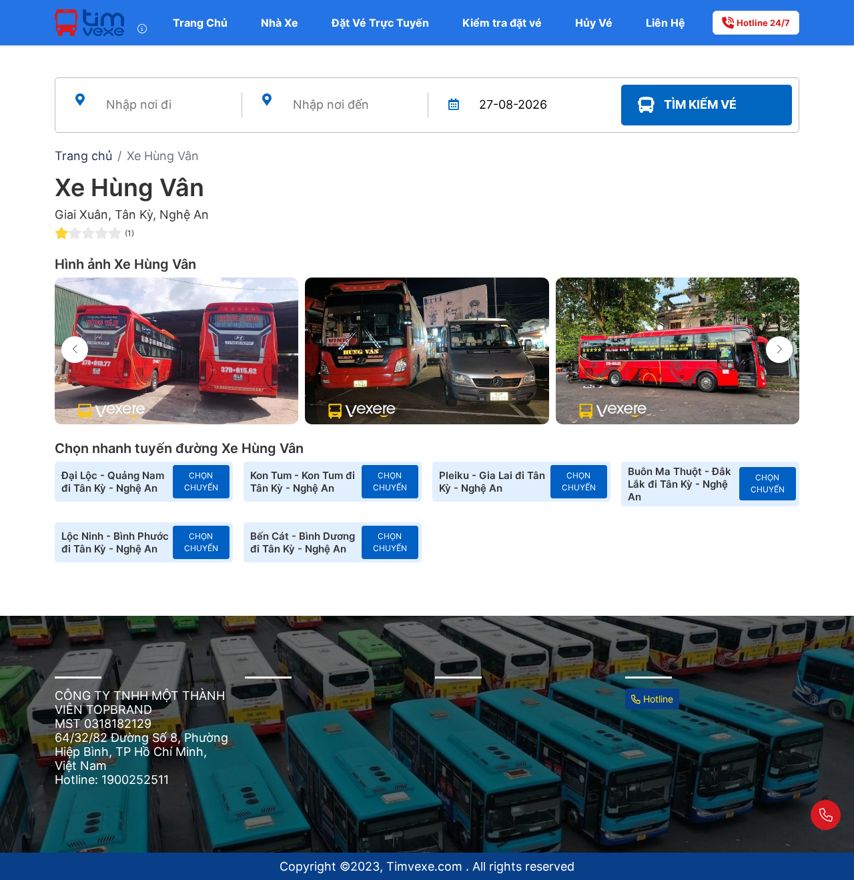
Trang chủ (83, 156)
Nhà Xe (279, 22)
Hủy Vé (593, 22)
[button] (779, 349)
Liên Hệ (665, 22)
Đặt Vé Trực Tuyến (380, 22)
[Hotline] (826, 815)
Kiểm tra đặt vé (502, 22)
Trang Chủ (200, 22)
